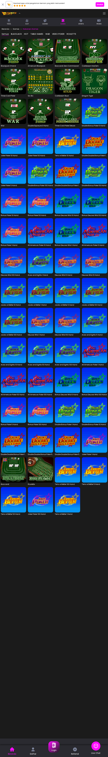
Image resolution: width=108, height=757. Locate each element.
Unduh (100, 4)
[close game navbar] (19, 13)
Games (16, 29)
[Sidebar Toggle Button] (104, 13)
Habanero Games (30, 29)
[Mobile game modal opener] (13, 53)
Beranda (5, 29)
